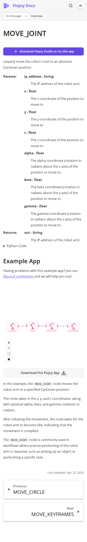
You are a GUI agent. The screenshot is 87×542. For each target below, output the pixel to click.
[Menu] (80, 5)
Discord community (18, 276)
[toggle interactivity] (9, 359)
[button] (12, 327)
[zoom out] (9, 348)
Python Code (16, 246)
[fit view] (9, 353)
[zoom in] (9, 343)
